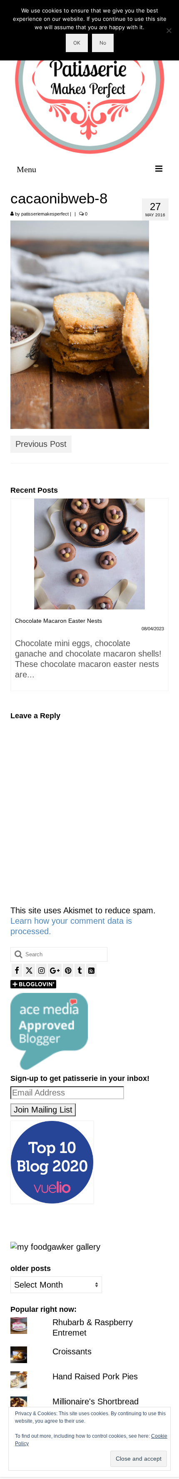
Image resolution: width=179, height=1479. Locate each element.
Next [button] (161, 598)
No (102, 43)
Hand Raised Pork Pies (95, 1376)
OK (76, 43)
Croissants (72, 1351)
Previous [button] (17, 598)
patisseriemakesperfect (45, 213)
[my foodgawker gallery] (55, 1246)
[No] (168, 30)
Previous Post (41, 444)
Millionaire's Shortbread (95, 1401)
